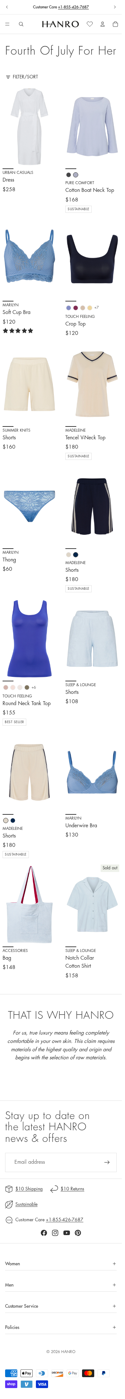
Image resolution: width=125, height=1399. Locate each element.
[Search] (21, 24)
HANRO (68, 1352)
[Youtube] (67, 1233)
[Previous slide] (7, 7)
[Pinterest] (78, 1233)
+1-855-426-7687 (73, 7)
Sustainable (26, 1204)
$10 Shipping (29, 1189)
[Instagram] (55, 1233)
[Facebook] (44, 1233)
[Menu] (7, 24)
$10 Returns (72, 1189)
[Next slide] (115, 7)
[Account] (103, 24)
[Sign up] (107, 1162)
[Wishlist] (90, 24)
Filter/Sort (25, 77)
